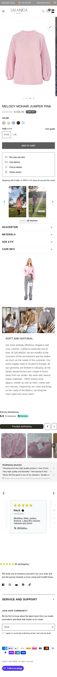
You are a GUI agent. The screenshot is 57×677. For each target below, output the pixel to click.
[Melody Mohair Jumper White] (8, 122)
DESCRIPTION (10, 227)
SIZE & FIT (8, 242)
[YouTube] (18, 585)
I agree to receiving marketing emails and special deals (28, 633)
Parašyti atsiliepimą (21, 426)
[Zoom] (50, 27)
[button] (7, 561)
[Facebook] (5, 585)
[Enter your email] (52, 627)
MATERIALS (8, 234)
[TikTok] (32, 585)
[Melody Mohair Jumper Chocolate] (18, 122)
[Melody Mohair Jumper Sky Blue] (13, 122)
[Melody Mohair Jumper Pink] (4, 122)
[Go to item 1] (13, 445)
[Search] (43, 11)
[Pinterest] (25, 585)
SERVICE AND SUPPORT (19, 599)
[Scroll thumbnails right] (53, 445)
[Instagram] (12, 585)
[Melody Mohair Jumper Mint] (23, 122)
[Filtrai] (47, 426)
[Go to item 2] (39, 445)
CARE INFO (8, 249)
